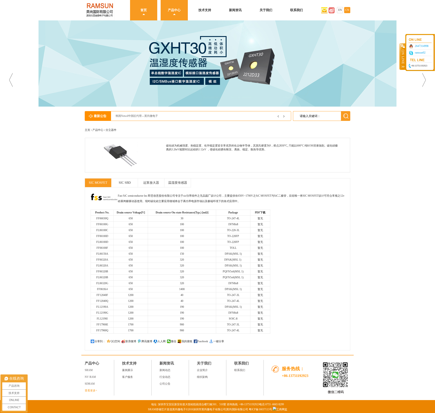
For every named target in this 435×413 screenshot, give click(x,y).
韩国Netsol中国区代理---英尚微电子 (137, 115)
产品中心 (174, 10)
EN (340, 10)
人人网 (161, 341)
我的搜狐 (186, 341)
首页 (143, 10)
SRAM (89, 370)
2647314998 (421, 46)
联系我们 (296, 10)
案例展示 (127, 370)
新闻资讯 (235, 10)
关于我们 (266, 10)
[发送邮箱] (324, 12)
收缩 (402, 56)
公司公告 (165, 383)
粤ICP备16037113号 (260, 409)
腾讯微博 (146, 341)
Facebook (203, 341)
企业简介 (202, 370)
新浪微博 (130, 341)
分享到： (99, 341)
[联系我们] (332, 12)
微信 (173, 341)
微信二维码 (336, 392)
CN (347, 10)
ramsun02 (420, 52)
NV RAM (90, 377)
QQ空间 (115, 341)
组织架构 (202, 377)
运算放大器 (151, 182)
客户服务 (127, 377)
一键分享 (218, 341)
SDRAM (90, 383)
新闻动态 (165, 370)
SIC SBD (125, 182)
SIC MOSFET (98, 182)
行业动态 (165, 377)
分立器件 (111, 130)
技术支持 (204, 10)
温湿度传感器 (177, 182)
